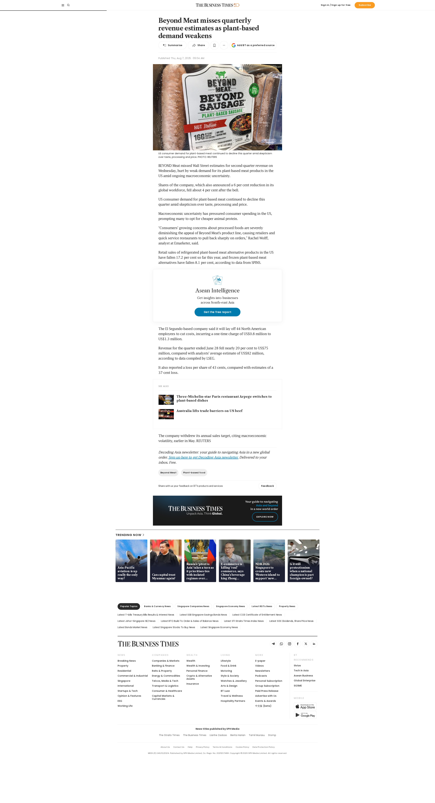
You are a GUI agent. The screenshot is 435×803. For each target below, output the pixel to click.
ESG (120, 701)
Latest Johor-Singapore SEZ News (136, 621)
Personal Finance (196, 671)
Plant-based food (194, 472)
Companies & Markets (165, 661)
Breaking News (127, 661)
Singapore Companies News (193, 606)
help (190, 747)
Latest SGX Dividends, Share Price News (291, 621)
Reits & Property (162, 671)
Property (123, 665)
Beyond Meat (168, 472)
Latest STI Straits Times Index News (244, 621)
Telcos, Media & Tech (165, 681)
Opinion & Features (129, 696)
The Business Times (194, 735)
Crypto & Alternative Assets (199, 677)
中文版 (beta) (263, 706)
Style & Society (230, 675)
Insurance (192, 683)
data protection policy (264, 747)
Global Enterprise (304, 680)
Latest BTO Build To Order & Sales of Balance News (189, 621)
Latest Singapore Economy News (219, 627)
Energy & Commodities (166, 675)
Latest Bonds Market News (132, 627)
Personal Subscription (268, 681)
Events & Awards (265, 701)
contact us (178, 747)
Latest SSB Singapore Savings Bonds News (203, 614)
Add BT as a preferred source (256, 45)
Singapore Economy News (230, 606)
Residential (124, 671)
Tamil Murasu (257, 735)
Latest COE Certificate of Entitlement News (257, 614)
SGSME (298, 685)
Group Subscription (267, 686)
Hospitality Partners (233, 701)
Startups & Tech (128, 691)
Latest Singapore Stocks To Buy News (174, 627)
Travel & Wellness (232, 696)
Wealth (190, 661)
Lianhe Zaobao (218, 735)
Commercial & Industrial (133, 675)
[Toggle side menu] (63, 5)
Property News (287, 606)
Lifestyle (226, 661)
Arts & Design (229, 686)
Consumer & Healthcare (167, 691)
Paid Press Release (266, 691)
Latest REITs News (262, 606)
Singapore (124, 681)
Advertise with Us (265, 696)
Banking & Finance (163, 665)
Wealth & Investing (198, 665)
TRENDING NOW (128, 535)
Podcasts (261, 675)
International (126, 686)
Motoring (226, 671)
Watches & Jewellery (234, 681)
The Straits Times (169, 735)
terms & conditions (222, 747)
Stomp (272, 735)
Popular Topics (128, 606)
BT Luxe (225, 691)
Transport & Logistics (165, 686)
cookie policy (242, 747)
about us (165, 747)
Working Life (125, 706)
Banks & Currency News (157, 606)
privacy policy (202, 747)
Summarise (175, 45)
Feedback (267, 486)
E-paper (260, 661)
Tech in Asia (301, 670)
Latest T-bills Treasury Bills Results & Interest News (146, 614)
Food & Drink (228, 665)
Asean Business (303, 675)
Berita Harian (237, 735)
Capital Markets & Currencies (163, 697)
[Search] (68, 5)
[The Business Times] (214, 5)
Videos (259, 665)
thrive (297, 665)
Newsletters (262, 671)
